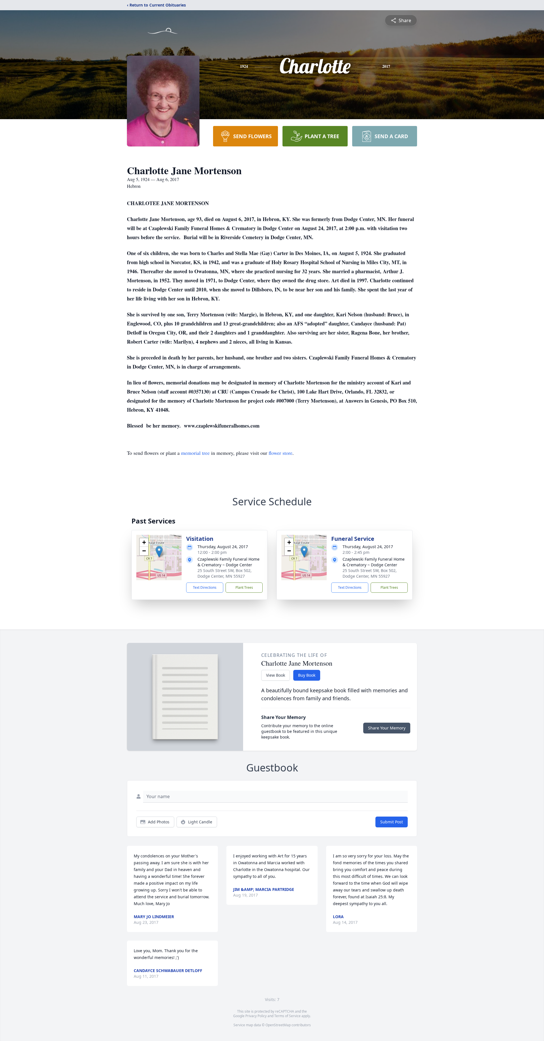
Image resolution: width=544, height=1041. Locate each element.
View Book (275, 675)
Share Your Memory (386, 728)
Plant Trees (244, 587)
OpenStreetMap (278, 1025)
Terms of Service (287, 1015)
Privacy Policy (256, 1015)
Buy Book (306, 675)
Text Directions (204, 587)
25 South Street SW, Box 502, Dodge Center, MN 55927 (224, 573)
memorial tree (195, 452)
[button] (159, 552)
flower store (280, 452)
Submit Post (391, 822)
